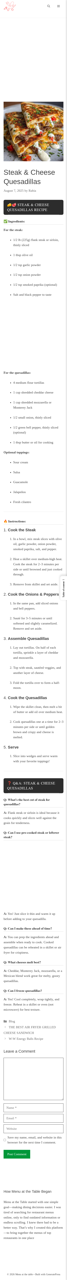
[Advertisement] (33, 67)
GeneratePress (53, 1274)
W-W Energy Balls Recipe (26, 1039)
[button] (49, 6)
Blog (12, 1021)
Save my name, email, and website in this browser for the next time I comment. (35, 1140)
